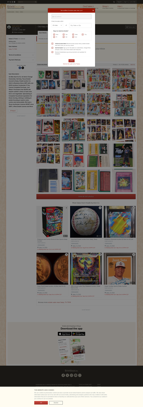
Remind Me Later (67, 64)
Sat (66, 37)
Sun (76, 37)
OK (41, 403)
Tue (66, 34)
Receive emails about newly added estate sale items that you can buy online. (72, 44)
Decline (56, 403)
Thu (85, 34)
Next (71, 60)
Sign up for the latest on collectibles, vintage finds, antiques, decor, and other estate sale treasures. (73, 48)
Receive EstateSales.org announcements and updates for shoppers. (70, 53)
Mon (57, 34)
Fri (56, 37)
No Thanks (77, 64)
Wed (76, 34)
